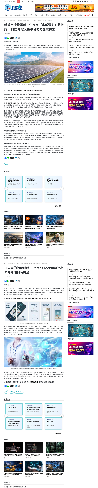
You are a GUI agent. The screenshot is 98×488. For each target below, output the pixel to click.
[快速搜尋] (92, 15)
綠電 (7, 164)
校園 (65, 15)
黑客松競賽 (78, 15)
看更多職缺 (58, 206)
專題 (71, 15)
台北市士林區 (50, 192)
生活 (30, 15)
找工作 (88, 15)
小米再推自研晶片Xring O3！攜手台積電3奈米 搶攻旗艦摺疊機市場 (33, 227)
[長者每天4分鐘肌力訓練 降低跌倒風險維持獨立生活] (55, 237)
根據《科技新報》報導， (11, 97)
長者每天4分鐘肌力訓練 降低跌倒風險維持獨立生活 (55, 244)
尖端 (36, 15)
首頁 (6, 20)
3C (11, 15)
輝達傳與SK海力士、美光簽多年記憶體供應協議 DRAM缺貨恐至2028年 (13, 227)
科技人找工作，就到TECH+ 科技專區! (32, 1)
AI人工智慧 (17, 15)
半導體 (25, 15)
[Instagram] (83, 1)
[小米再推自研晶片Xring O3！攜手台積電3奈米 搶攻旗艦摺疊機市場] (34, 220)
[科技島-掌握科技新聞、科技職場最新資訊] (13, 7)
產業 (42, 15)
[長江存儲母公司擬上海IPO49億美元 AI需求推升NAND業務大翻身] (34, 237)
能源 (12, 20)
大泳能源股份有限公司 (32, 198)
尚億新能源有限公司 (52, 198)
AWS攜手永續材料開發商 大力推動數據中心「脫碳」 (27, 90)
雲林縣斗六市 (11, 178)
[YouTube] (80, 1)
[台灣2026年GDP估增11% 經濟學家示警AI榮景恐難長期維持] (55, 220)
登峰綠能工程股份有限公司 (14, 184)
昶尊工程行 (49, 184)
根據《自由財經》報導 (52, 148)
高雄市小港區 (50, 178)
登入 (91, 1)
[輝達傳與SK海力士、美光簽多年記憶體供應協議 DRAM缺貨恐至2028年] (13, 220)
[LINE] (85, 1)
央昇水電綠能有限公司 (13, 198)
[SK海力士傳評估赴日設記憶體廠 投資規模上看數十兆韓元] (13, 237)
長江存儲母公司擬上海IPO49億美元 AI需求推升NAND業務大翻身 (34, 244)
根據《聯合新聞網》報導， (12, 103)
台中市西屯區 (11, 192)
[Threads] (87, 1)
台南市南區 (30, 192)
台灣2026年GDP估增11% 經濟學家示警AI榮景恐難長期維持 (54, 227)
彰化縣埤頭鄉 (31, 178)
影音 (47, 15)
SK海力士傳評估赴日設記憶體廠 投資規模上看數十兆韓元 (13, 244)
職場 (59, 15)
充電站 (53, 15)
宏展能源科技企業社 (32, 184)
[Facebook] (78, 1)
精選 (6, 15)
